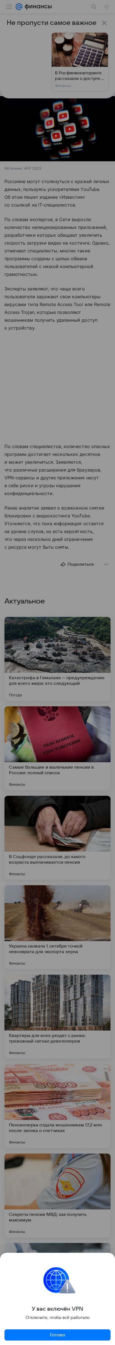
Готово (57, 1334)
